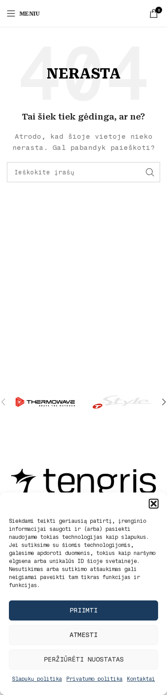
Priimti (83, 610)
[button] (153, 503)
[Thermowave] (45, 402)
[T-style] (122, 402)
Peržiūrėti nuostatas (84, 659)
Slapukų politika (37, 679)
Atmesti (83, 635)
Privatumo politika (94, 679)
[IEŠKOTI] (150, 172)
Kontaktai (141, 679)
